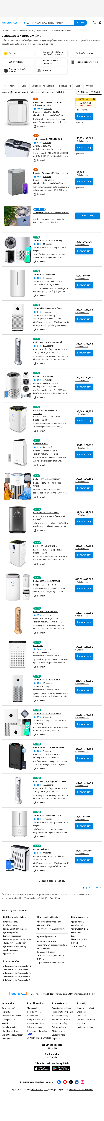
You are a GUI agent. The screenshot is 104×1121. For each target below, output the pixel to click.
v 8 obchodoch (81, 141)
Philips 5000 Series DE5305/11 (46, 581)
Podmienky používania (11, 1015)
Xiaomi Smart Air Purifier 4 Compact (49, 240)
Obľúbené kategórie (13, 917)
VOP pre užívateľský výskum (39, 1038)
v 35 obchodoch (82, 717)
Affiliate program (59, 1031)
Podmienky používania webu (81, 1089)
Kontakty (6, 1012)
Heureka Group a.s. (39, 1089)
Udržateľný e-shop (85, 1027)
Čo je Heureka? (8, 1008)
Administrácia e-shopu (61, 1008)
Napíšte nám (52, 1048)
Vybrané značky (11, 961)
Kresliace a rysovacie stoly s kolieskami (18, 939)
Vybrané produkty (46, 936)
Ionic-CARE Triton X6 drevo (45, 611)
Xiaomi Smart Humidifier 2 (45, 274)
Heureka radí (32, 1015)
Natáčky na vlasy (10, 925)
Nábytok (74, 943)
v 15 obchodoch (82, 278)
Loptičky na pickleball (12, 936)
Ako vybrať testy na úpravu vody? (51, 929)
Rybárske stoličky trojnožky (14, 946)
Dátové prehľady (59, 1027)
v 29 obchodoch (82, 819)
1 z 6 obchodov (81, 110)
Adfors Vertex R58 (44, 948)
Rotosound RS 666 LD (46, 952)
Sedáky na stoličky (11, 950)
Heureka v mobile (34, 1012)
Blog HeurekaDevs (10, 1031)
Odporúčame (78, 917)
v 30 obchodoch (82, 244)
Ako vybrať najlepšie (47, 917)
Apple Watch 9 (77, 925)
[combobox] (49, 23)
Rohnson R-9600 (40, 443)
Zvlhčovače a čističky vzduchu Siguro (18, 980)
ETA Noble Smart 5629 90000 (46, 512)
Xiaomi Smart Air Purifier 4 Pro (47, 679)
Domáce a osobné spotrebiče (23, 31)
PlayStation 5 (76, 932)
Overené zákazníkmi (85, 1008)
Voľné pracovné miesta (11, 1019)
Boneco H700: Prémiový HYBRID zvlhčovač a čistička (47, 104)
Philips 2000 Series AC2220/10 (46, 479)
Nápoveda (56, 1038)
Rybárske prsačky (10, 932)
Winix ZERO (38, 645)
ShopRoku (81, 1012)
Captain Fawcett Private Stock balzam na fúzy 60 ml (52, 962)
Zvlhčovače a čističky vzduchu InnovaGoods (18, 976)
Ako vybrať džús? (44, 925)
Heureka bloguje (9, 1027)
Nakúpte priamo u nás (36, 1019)
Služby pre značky (59, 1023)
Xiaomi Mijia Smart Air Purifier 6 (47, 308)
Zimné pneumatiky (79, 939)
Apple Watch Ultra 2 (79, 929)
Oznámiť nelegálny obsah (12, 1035)
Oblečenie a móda (78, 946)
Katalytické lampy (10, 922)
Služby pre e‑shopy (60, 1015)
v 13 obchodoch (82, 448)
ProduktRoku (82, 1015)
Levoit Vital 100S (40, 849)
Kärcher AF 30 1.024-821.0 (45, 546)
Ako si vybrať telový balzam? (49, 922)
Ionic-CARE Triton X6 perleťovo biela (49, 781)
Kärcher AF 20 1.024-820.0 (45, 410)
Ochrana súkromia (34, 1027)
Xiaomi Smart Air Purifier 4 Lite (47, 713)
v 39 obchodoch (82, 683)
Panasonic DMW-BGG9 (46, 941)
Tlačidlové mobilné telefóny (14, 943)
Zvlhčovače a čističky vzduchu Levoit (18, 969)
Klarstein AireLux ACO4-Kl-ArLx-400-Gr (51, 173)
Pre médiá (6, 1023)
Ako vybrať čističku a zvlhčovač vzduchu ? (51, 214)
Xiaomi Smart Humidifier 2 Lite (47, 815)
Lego (73, 936)
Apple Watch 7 (9, 953)
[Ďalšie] (101, 888)
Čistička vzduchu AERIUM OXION (47, 139)
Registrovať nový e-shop (62, 1012)
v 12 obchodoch (82, 515)
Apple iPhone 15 (78, 922)
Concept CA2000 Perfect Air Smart (48, 747)
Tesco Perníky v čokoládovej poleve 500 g (52, 945)
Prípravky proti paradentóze (15, 929)
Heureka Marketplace (61, 1019)
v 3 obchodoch (81, 346)
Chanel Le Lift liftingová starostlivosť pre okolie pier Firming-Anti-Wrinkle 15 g (52, 955)
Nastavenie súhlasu (35, 1023)
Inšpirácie (81, 1023)
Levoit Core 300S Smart (44, 376)
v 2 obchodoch (81, 175)
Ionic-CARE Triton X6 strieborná (47, 342)
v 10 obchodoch (82, 414)
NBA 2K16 (41, 959)
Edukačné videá (58, 1035)
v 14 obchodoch (82, 481)
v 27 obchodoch (82, 312)
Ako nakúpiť (32, 1008)
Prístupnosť (7, 1038)
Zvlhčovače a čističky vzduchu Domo (18, 973)
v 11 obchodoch (82, 380)
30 (97, 888)
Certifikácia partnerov (86, 1019)
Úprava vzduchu (42, 31)
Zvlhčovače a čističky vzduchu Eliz (17, 966)
